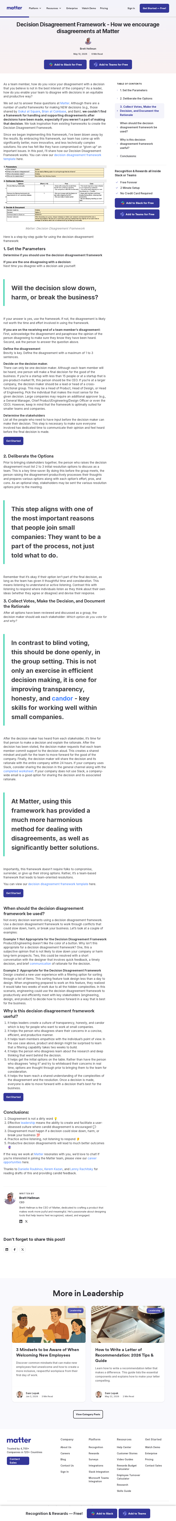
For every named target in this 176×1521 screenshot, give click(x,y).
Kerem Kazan (53, 1169)
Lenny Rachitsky (81, 1169)
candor (62, 698)
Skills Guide (124, 1490)
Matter (64, 103)
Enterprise (151, 1453)
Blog (63, 1459)
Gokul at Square (29, 111)
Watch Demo (152, 1447)
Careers (65, 1453)
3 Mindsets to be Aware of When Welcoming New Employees (47, 1352)
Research (122, 1484)
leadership (28, 1123)
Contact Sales (15, 1461)
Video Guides (125, 1459)
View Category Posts (88, 1414)
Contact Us (67, 1465)
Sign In (64, 1471)
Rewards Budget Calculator (127, 1467)
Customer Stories (127, 1453)
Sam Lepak (32, 1393)
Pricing (149, 1459)
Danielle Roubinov (30, 1169)
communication (40, 963)
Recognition (96, 1447)
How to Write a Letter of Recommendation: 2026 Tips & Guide (124, 1355)
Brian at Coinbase (54, 111)
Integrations (96, 1465)
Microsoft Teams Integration (99, 1479)
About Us (65, 1447)
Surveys (93, 1459)
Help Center (124, 1447)
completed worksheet (18, 771)
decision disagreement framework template (58, 884)
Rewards (94, 1453)
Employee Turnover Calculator (128, 1477)
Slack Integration (99, 1471)
